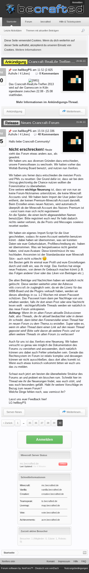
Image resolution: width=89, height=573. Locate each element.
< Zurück (8, 423)
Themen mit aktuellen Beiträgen (42, 30)
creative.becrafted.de (52, 494)
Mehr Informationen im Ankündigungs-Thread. (47, 102)
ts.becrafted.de (49, 501)
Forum (28, 21)
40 (60, 423)
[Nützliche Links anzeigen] (84, 552)
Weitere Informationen (28, 49)
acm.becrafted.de (50, 519)
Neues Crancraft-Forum (32, 123)
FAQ (83, 561)
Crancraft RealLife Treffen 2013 (42, 62)
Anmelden (77, 2)
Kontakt (51, 561)
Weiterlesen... (75, 111)
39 (54, 423)
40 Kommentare (48, 134)
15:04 (40, 131)
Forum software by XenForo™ (17, 568)
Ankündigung (14, 111)
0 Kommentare (49, 73)
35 (30, 423)
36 (36, 423)
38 (48, 423)
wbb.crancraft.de (19, 287)
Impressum (64, 561)
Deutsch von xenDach (47, 568)
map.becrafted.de (50, 505)
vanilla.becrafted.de (51, 489)
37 (42, 423)
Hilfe (75, 561)
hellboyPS (25, 69)
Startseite (11, 21)
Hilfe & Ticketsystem (70, 21)
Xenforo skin (8, 561)
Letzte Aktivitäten (13, 30)
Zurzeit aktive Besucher (34, 531)
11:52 (40, 69)
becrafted (46, 21)
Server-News (14, 412)
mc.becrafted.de (50, 485)
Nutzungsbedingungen (76, 568)
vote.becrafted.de (50, 512)
